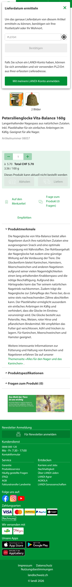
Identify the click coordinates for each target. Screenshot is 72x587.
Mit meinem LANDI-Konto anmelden (36, 81)
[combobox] (33, 37)
